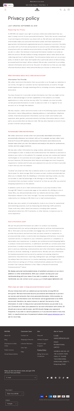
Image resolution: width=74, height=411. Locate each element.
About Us (7, 335)
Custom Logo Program (41, 345)
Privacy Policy (41, 350)
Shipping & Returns (27, 339)
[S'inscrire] (35, 377)
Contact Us (24, 335)
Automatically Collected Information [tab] (21, 132)
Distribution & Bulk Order (11, 345)
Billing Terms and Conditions (42, 355)
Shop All (40, 335)
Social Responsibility (11, 354)
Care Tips (24, 347)
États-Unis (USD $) (12, 393)
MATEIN (45, 399)
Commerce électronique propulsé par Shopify (58, 399)
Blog (6, 339)
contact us (37, 279)
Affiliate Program (42, 339)
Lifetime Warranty (26, 343)
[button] (5, 10)
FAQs (22, 352)
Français (9, 403)
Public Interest (9, 350)
